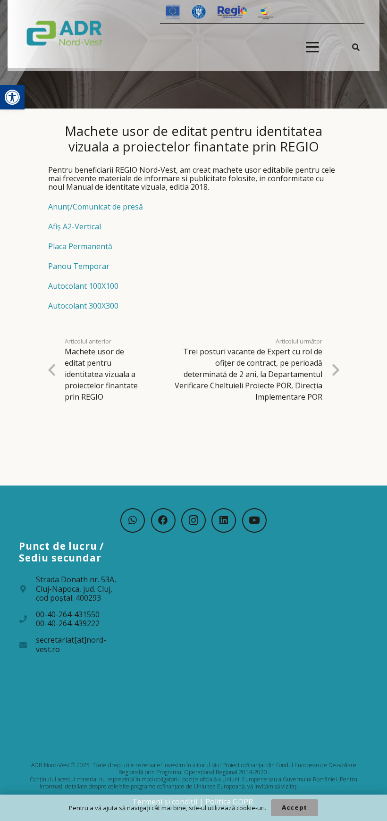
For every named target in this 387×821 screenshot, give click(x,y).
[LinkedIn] (223, 520)
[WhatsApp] (132, 520)
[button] (12, 97)
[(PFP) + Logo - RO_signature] (65, 32)
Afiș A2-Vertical (74, 226)
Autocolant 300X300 (83, 306)
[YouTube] (254, 520)
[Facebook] (163, 520)
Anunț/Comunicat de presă (95, 206)
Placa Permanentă (80, 246)
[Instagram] (193, 520)
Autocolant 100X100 (83, 286)
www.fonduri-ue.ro (322, 786)
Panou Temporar (78, 266)
